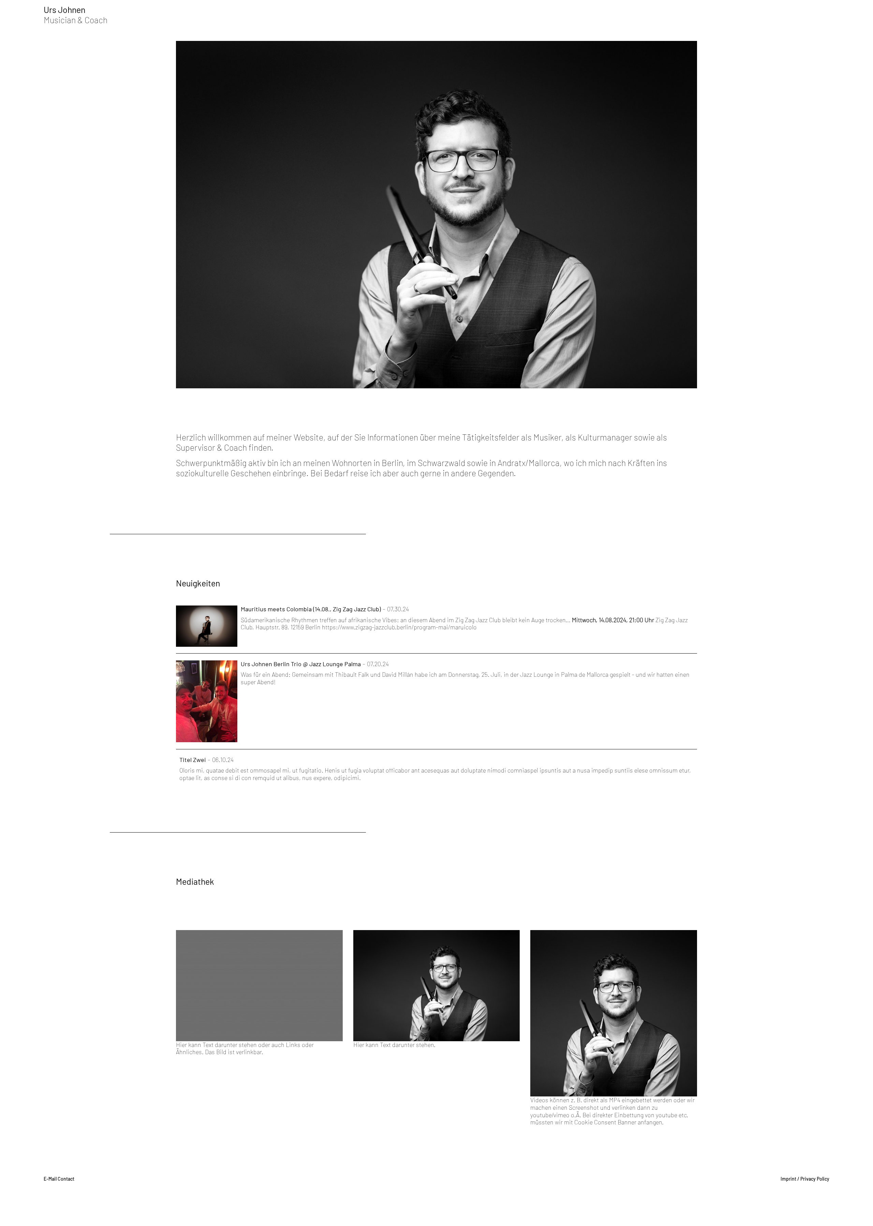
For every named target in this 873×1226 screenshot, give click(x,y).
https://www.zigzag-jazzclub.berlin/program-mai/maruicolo (399, 627)
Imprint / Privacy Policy (805, 1179)
